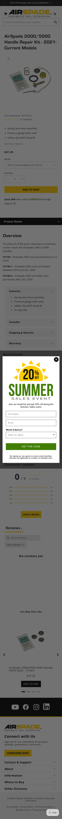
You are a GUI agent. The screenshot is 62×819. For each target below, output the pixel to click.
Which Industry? (14, 429)
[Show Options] (54, 435)
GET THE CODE (31, 446)
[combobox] (30, 435)
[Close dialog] (56, 359)
